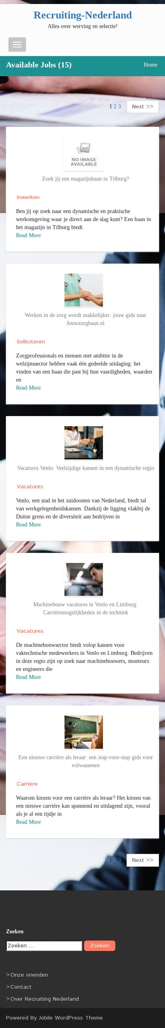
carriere (27, 784)
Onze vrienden (29, 975)
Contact (21, 987)
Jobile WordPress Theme (71, 1018)
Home (150, 65)
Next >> (142, 107)
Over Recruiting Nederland (44, 999)
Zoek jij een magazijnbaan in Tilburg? (85, 179)
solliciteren (31, 342)
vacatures (30, 487)
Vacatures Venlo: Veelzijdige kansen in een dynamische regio (85, 468)
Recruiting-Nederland (83, 15)
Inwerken (28, 197)
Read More (28, 235)
